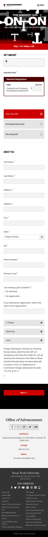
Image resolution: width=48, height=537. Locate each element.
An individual (11, 292)
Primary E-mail (10, 274)
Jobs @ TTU (6, 498)
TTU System (30, 492)
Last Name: (9, 176)
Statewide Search (32, 504)
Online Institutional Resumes (12, 527)
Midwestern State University (36, 525)
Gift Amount (10, 55)
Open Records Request (34, 522)
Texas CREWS (30, 516)
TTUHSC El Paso (31, 498)
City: (6, 218)
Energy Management (9, 513)
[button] (41, 5)
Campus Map (6, 495)
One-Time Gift (12, 114)
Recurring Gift (12, 135)
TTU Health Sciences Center (36, 495)
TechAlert (5, 501)
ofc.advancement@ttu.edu (24, 458)
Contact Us (5, 492)
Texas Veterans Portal (33, 513)
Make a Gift (29, 47)
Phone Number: (11, 260)
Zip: (6, 246)
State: (6, 232)
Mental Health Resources (11, 516)
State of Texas (31, 507)
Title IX (4, 519)
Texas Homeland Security (35, 510)
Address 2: (8, 204)
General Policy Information (11, 504)
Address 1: (8, 190)
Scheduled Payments (15, 124)
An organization (13, 296)
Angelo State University (34, 501)
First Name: (9, 162)
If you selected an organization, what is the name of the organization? (22, 304)
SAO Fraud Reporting (33, 519)
